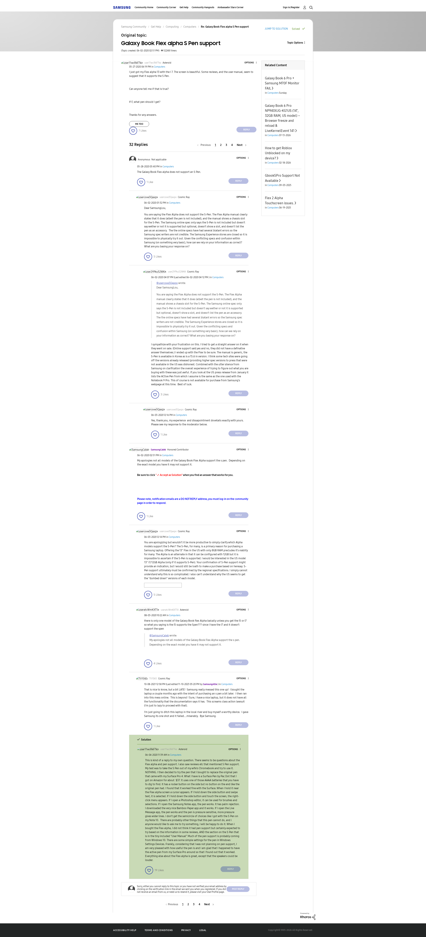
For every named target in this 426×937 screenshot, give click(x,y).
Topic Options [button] (295, 42)
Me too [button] (139, 124)
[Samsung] (121, 7)
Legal (202, 930)
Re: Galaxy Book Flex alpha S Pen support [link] (225, 26)
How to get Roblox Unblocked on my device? (278, 153)
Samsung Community (133, 26)
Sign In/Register (291, 7)
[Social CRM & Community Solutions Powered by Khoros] (307, 916)
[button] (251, 62)
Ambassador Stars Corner (230, 7)
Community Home (144, 7)
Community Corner (166, 7)
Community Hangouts (203, 7)
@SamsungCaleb (159, 635)
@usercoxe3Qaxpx (167, 283)
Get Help (184, 7)
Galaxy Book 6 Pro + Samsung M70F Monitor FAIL (282, 83)
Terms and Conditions (159, 930)
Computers (189, 26)
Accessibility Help (124, 930)
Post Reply (238, 889)
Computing (172, 26)
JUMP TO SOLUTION (276, 28)
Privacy (186, 930)
